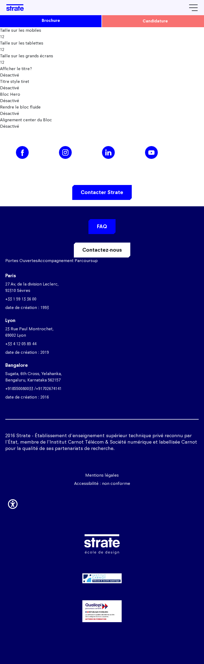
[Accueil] (15, 7)
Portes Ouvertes (21, 260)
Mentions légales (102, 475)
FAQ (102, 226)
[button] (13, 503)
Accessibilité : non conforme (102, 483)
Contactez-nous (102, 250)
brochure (51, 20)
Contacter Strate (102, 192)
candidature (155, 20)
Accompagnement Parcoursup (68, 260)
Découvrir (102, 602)
